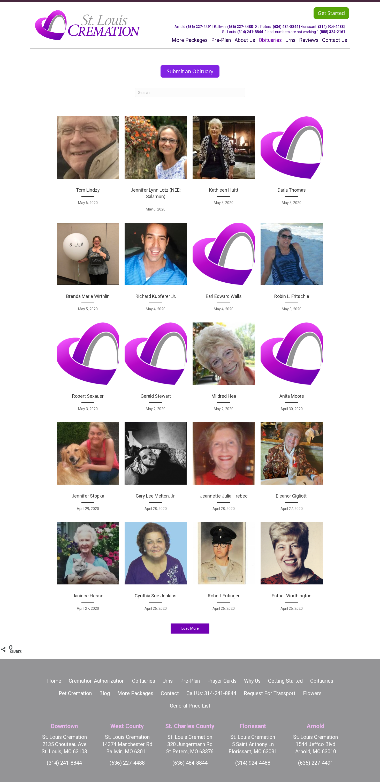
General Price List (190, 706)
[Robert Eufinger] (223, 569)
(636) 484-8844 (285, 27)
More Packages (135, 693)
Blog (104, 693)
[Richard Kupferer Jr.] (155, 269)
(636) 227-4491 (199, 27)
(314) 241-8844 (250, 32)
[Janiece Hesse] (88, 569)
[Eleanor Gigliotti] (291, 469)
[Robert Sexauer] (88, 369)
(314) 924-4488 (331, 27)
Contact (170, 693)
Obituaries (143, 681)
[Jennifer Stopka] (88, 469)
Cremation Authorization (97, 681)
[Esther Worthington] (291, 569)
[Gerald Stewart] (155, 369)
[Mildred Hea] (223, 369)
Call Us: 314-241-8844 (211, 693)
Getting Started (285, 681)
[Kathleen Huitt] (223, 167)
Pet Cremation (75, 693)
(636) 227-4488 (240, 27)
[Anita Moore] (291, 369)
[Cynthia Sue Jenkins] (155, 569)
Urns (168, 681)
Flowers (312, 693)
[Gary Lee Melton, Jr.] (155, 469)
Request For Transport (269, 693)
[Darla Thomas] (291, 167)
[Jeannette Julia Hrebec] (223, 469)
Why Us (252, 681)
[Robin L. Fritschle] (291, 269)
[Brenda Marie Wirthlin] (88, 269)
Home (54, 681)
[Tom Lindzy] (88, 167)
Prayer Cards (222, 681)
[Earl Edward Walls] (223, 269)
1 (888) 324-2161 (331, 32)
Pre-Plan (190, 681)
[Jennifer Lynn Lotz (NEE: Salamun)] (155, 167)
